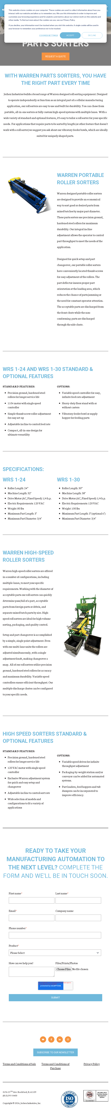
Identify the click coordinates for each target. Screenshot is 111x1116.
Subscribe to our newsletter (55, 1052)
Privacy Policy (92, 1064)
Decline (92, 35)
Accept (70, 35)
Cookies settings (48, 35)
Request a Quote (55, 56)
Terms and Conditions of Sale (19, 1064)
